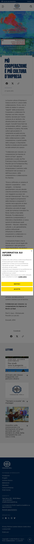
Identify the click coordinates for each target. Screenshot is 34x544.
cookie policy (22, 276)
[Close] (31, 251)
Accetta (17, 289)
